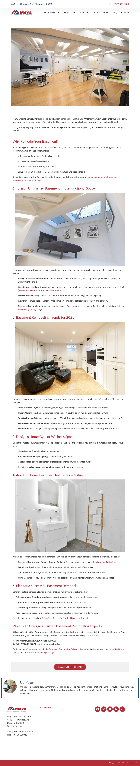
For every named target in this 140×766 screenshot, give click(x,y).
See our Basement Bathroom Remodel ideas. (39, 290)
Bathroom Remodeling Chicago (39, 652)
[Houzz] (116, 709)
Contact (125, 12)
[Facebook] (97, 709)
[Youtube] (110, 709)
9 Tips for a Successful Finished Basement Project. (65, 618)
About (82, 12)
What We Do (50, 12)
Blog (115, 12)
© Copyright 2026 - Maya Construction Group (124, 763)
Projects (68, 12)
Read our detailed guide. (104, 562)
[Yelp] (122, 709)
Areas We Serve (101, 12)
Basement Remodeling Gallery (63, 649)
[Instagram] (104, 709)
